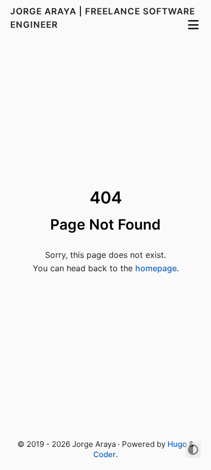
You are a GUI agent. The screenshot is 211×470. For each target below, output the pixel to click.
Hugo (177, 444)
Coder (104, 454)
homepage (156, 268)
